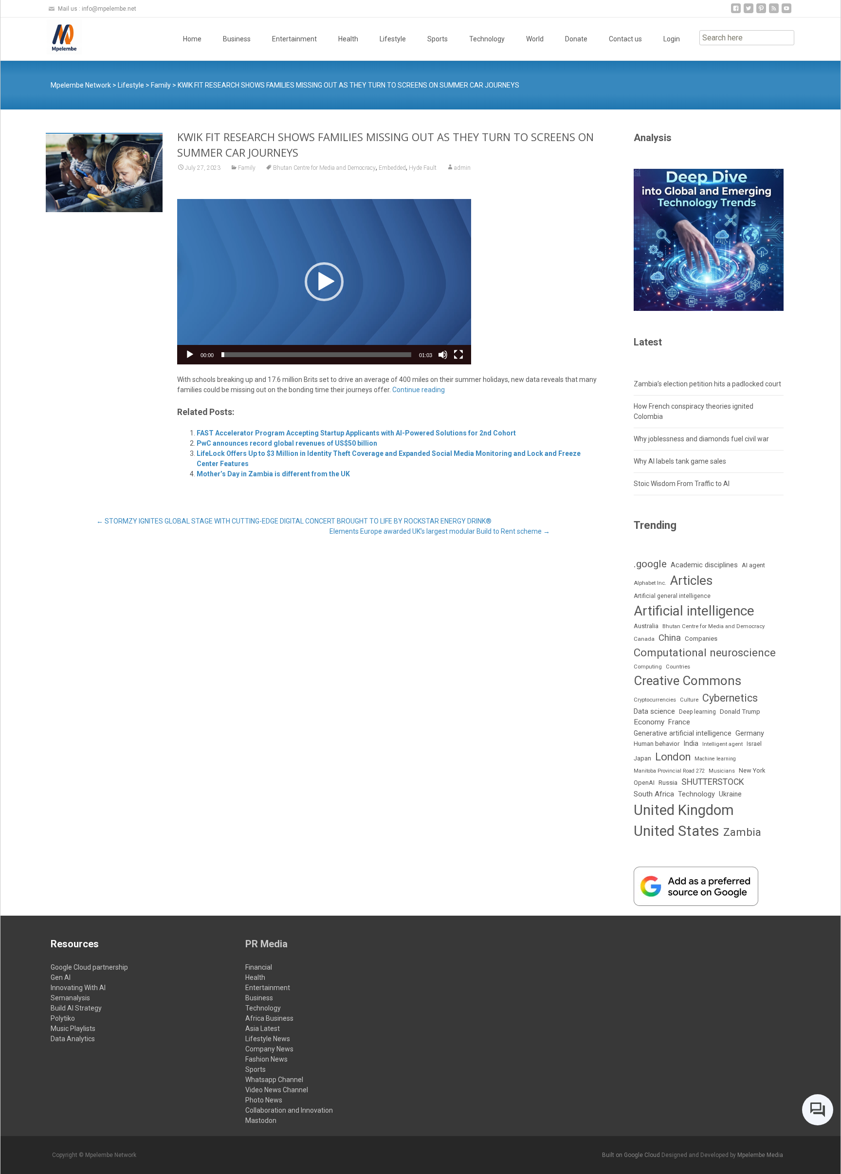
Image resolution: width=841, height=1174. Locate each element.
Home (192, 39)
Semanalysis (70, 998)
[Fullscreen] (458, 355)
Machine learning (715, 759)
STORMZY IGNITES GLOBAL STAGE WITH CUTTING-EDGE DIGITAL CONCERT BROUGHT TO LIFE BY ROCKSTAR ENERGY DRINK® (294, 521)
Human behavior (656, 743)
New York (752, 770)
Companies (701, 638)
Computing (648, 667)
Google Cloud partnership (89, 967)
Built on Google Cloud (631, 1155)
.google (650, 564)
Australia (646, 626)
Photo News (263, 1100)
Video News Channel (276, 1090)
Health (348, 39)
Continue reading (418, 390)
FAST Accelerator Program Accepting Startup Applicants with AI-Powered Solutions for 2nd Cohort (356, 433)
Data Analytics (73, 1039)
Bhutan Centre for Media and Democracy (324, 167)
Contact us (625, 39)
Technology (487, 39)
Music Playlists (73, 1028)
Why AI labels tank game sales (680, 461)
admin (462, 167)
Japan (642, 758)
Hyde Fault (423, 167)
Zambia (742, 832)
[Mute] (443, 355)
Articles (691, 580)
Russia (667, 782)
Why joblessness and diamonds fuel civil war (701, 439)
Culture (689, 700)
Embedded (392, 167)
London (673, 757)
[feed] (774, 12)
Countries (678, 667)
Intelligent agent (722, 744)
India (690, 743)
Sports (437, 39)
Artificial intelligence (694, 611)
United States (676, 831)
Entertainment (294, 39)
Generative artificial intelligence (682, 733)
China (669, 637)
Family (247, 167)
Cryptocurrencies (655, 699)
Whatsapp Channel (274, 1080)
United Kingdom (684, 810)
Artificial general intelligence (672, 596)
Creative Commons (687, 680)
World (535, 39)
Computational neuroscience (705, 652)
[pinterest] (761, 12)
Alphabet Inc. (650, 582)
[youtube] (786, 12)
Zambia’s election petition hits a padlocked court (707, 384)
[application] (324, 281)
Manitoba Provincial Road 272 (669, 771)
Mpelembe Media (760, 1155)
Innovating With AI (78, 988)
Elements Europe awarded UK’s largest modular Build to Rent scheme (439, 531)
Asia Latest (262, 1028)
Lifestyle (393, 39)
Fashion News (266, 1059)
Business (237, 39)
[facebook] (736, 12)
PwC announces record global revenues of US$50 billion (287, 443)
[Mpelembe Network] (56, 37)
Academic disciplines (704, 564)
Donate (576, 39)
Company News (269, 1049)
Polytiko (63, 1018)
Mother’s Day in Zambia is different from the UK (273, 474)
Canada (644, 638)
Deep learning (697, 711)
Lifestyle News (267, 1039)
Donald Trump (740, 711)
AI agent (753, 565)
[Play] (190, 355)
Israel (754, 744)
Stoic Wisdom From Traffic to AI (682, 484)
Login (671, 39)
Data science (654, 711)
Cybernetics (730, 698)
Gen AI (61, 977)
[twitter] (748, 12)
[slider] (316, 354)
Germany (749, 733)
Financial (258, 967)
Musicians (722, 771)
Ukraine (730, 794)
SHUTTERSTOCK (712, 782)
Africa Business (269, 1018)
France (679, 722)
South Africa (654, 794)
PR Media (266, 944)
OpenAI (644, 782)
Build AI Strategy (76, 1008)
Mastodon (260, 1120)
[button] (324, 281)
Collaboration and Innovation (289, 1110)
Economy (649, 722)
